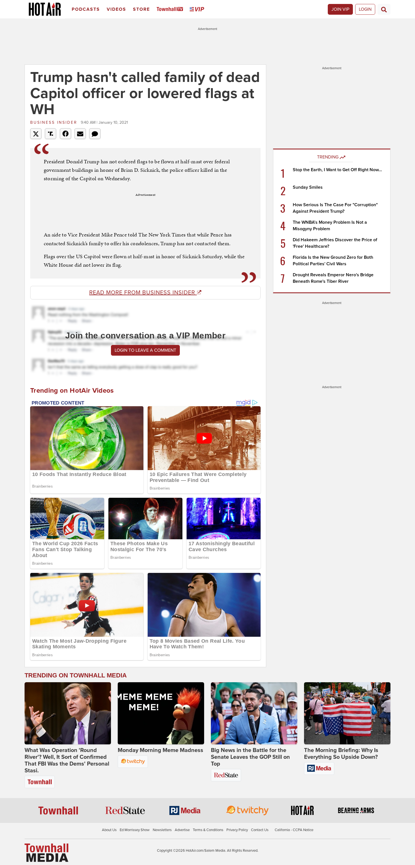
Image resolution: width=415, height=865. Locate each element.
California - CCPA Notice (294, 830)
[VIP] (197, 9)
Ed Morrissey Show (135, 830)
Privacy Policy (237, 830)
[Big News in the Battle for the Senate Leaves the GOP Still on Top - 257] (254, 713)
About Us (109, 830)
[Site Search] (383, 9)
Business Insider (54, 122)
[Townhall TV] (170, 9)
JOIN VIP (340, 9)
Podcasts (86, 9)
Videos (116, 9)
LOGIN (365, 9)
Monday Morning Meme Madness (160, 750)
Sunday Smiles (308, 187)
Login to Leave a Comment (145, 350)
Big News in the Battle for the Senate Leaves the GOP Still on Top (250, 757)
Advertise (182, 830)
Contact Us (259, 830)
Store (141, 9)
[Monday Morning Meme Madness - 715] (161, 713)
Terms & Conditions (208, 830)
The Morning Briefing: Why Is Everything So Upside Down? (341, 753)
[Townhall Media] (46, 852)
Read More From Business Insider (143, 292)
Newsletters (162, 830)
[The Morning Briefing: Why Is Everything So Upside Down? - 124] (347, 713)
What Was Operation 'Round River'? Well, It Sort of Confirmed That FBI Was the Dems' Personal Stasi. (67, 760)
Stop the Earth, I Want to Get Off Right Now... (337, 170)
